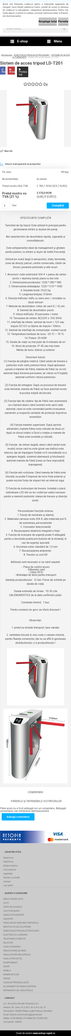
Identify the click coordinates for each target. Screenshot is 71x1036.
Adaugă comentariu (18, 816)
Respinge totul (48, 21)
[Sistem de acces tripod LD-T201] (35, 118)
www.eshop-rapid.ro (44, 1033)
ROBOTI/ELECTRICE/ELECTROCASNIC (31, 55)
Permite (63, 21)
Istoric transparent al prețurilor (23, 164)
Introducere (6, 55)
